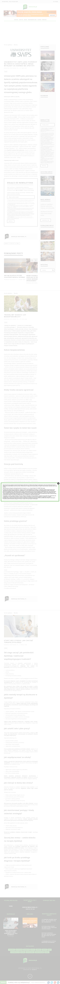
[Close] (58, 483)
